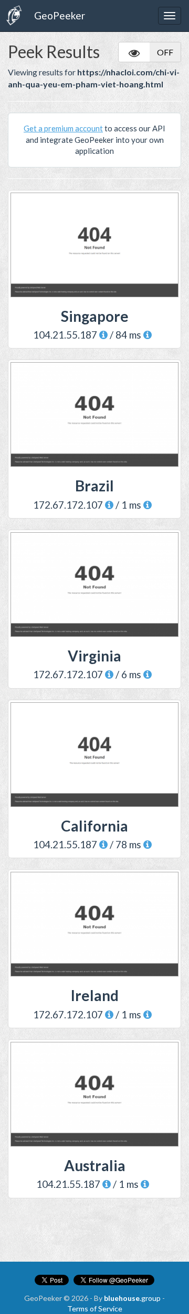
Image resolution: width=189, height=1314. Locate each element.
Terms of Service (94, 1308)
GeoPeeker (59, 15)
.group (132, 1298)
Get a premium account (63, 128)
